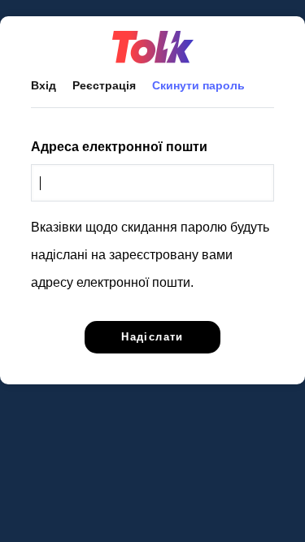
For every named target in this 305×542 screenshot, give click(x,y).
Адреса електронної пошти (119, 147)
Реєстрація (104, 85)
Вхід (43, 85)
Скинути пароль (206, 85)
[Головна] (152, 47)
